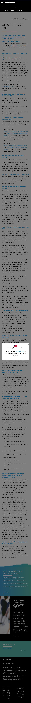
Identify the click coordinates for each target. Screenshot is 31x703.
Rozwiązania (15, 6)
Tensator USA (19, 351)
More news (23, 650)
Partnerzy (7, 10)
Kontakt (13, 10)
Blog (20, 6)
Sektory (8, 6)
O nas (24, 6)
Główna (3, 6)
